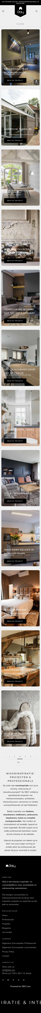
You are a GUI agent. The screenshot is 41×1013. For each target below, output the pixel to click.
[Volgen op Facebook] (3, 980)
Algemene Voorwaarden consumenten (19, 947)
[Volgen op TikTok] (19, 980)
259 (18, 762)
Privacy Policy (8, 951)
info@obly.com (8, 970)
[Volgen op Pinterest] (13, 980)
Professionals (8, 919)
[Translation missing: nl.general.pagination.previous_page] (4, 755)
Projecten (6, 923)
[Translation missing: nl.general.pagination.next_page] (24, 761)
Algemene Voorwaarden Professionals (19, 943)
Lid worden (7, 932)
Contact (5, 956)
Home (4, 915)
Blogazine (6, 928)
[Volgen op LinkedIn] (24, 980)
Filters (20, 24)
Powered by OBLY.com (20, 986)
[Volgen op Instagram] (8, 980)
